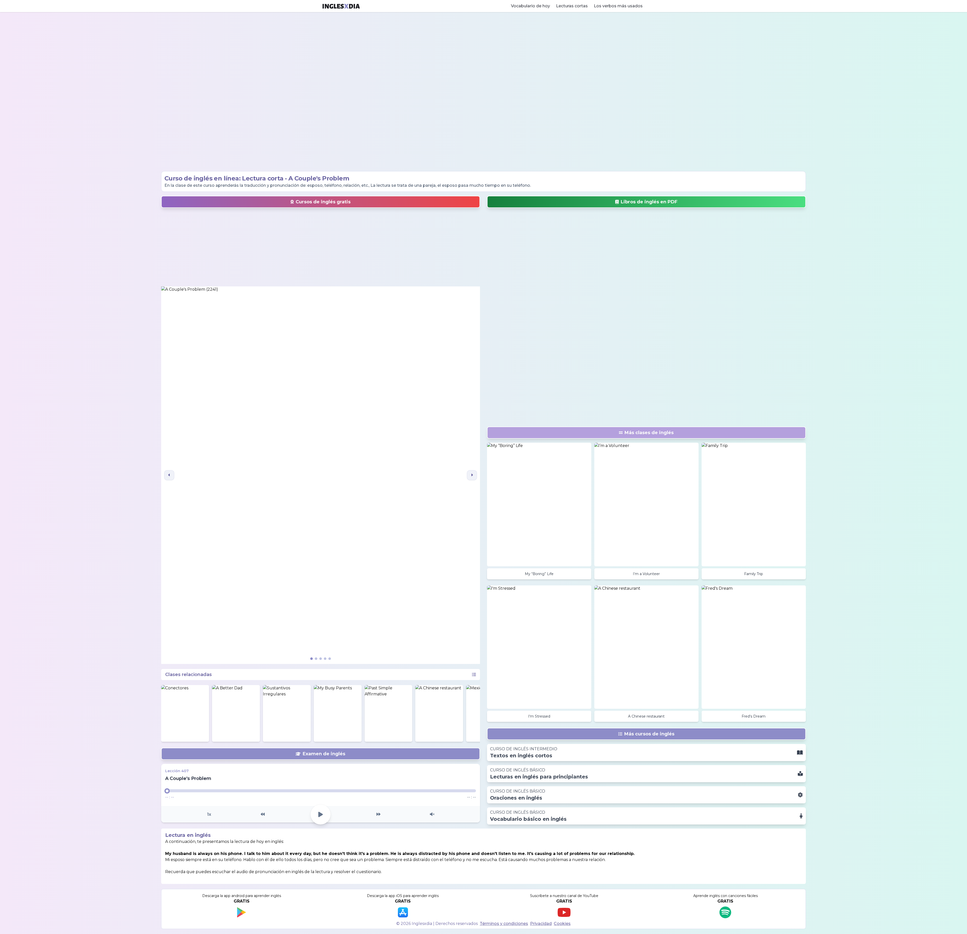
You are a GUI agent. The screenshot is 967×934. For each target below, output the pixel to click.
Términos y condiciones (504, 923)
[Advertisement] (483, 91)
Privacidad (541, 923)
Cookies (562, 923)
